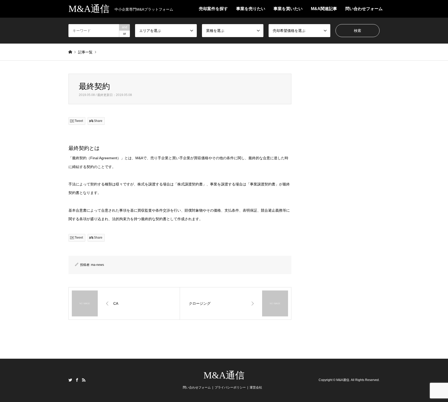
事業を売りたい (250, 8)
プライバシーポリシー (230, 387)
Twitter (70, 380)
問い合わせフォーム (364, 8)
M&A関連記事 (324, 8)
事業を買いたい (288, 8)
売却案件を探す (213, 8)
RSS (84, 380)
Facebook (77, 380)
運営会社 (256, 387)
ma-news (97, 265)
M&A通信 (224, 375)
